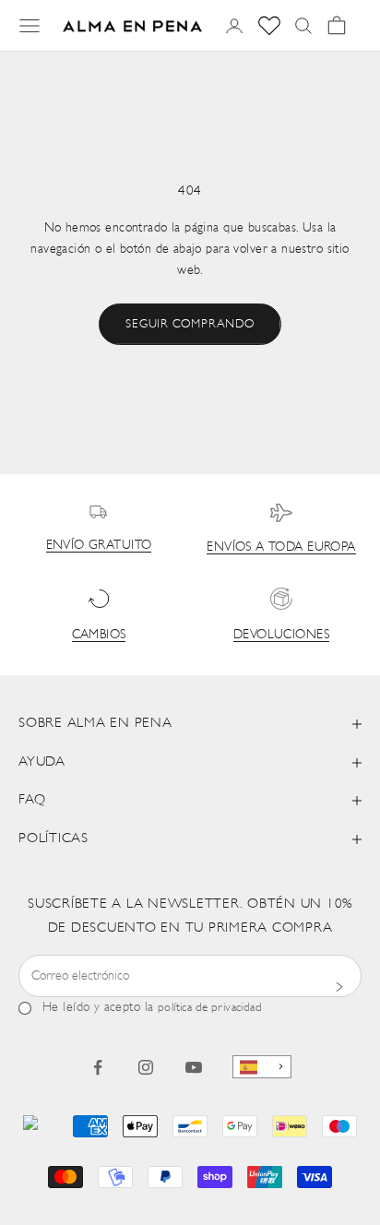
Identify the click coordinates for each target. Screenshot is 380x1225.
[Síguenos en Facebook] (98, 1067)
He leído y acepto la (152, 1008)
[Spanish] (262, 1066)
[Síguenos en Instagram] (146, 1067)
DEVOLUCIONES (281, 635)
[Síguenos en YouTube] (193, 1067)
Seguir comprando (189, 324)
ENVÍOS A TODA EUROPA (281, 547)
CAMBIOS (99, 635)
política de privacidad (210, 1008)
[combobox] (261, 1066)
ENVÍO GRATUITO (99, 546)
